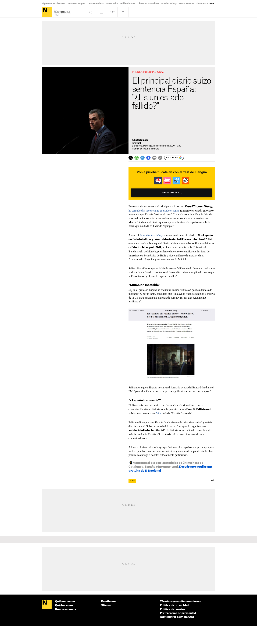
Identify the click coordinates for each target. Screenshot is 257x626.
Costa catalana (95, 3)
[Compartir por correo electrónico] (154, 158)
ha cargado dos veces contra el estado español (153, 210)
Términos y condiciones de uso (180, 601)
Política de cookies (172, 609)
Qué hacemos (64, 605)
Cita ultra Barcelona (148, 3)
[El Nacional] (47, 12)
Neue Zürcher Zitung (151, 235)
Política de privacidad (174, 605)
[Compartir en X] (130, 158)
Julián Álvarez (127, 3)
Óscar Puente (186, 3)
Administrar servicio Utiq (177, 617)
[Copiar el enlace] (160, 158)
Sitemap (106, 605)
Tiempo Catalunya (206, 3)
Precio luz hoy (169, 3)
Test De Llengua (76, 3)
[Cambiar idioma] (112, 12)
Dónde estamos (65, 609)
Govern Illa (112, 3)
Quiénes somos (65, 601)
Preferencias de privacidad (178, 613)
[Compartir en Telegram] (142, 158)
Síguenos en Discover (54, 3)
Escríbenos (108, 601)
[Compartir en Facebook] (148, 158)
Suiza (132, 481)
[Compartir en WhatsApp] (136, 158)
